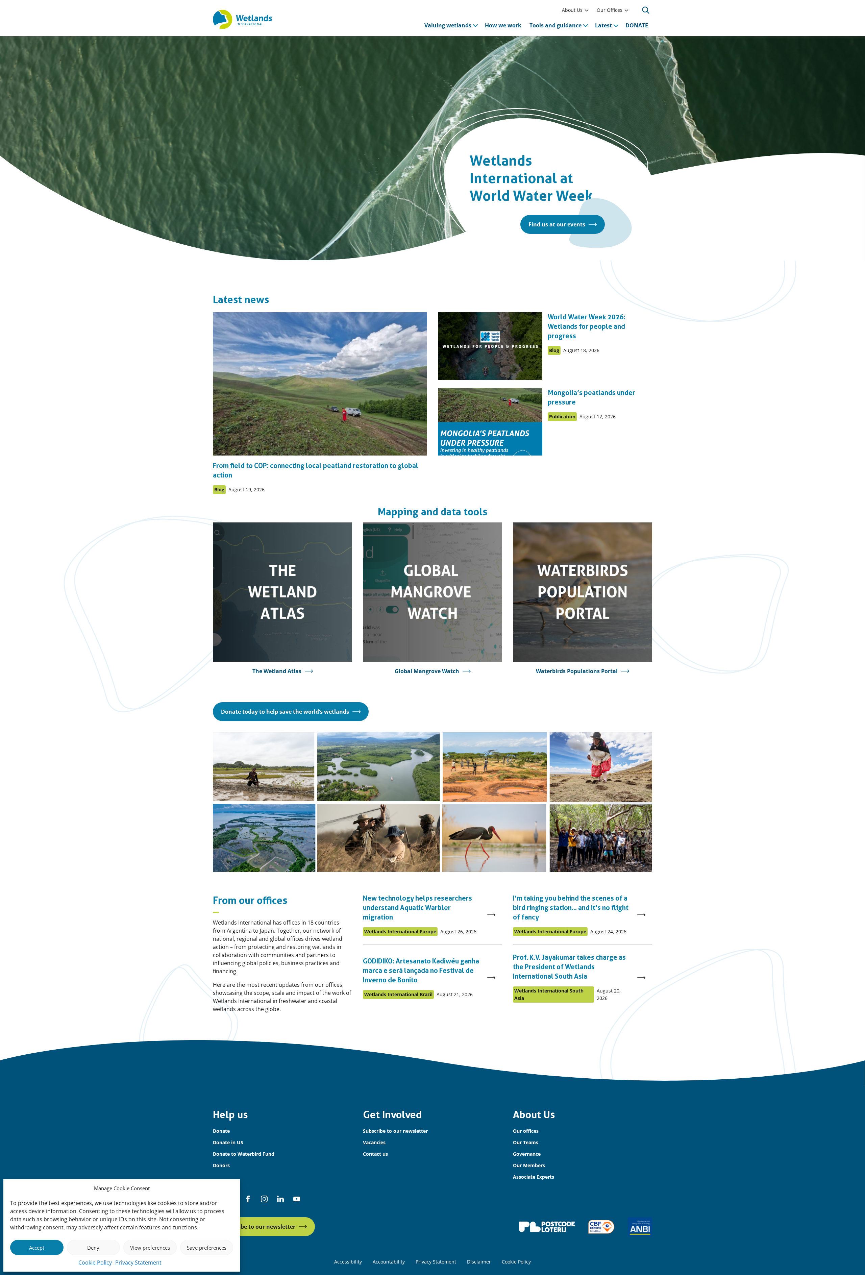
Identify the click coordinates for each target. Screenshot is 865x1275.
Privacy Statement (138, 1262)
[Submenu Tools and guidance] (585, 25)
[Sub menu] (587, 10)
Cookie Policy (95, 1262)
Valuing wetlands (447, 25)
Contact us (375, 1154)
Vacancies (374, 1142)
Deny (93, 1247)
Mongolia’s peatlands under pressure (591, 397)
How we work (503, 25)
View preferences (150, 1247)
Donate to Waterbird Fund (243, 1154)
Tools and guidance (555, 25)
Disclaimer (479, 1261)
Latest (603, 25)
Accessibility (348, 1261)
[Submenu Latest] (616, 25)
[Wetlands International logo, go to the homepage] (242, 19)
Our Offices (609, 10)
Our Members (529, 1165)
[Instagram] (264, 1199)
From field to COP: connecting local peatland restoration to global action (315, 470)
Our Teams (525, 1142)
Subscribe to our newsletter (395, 1131)
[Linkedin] (280, 1199)
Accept (36, 1247)
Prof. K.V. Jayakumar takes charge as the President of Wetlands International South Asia (569, 966)
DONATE (636, 25)
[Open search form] (645, 10)
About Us (572, 10)
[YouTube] (296, 1199)
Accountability (389, 1261)
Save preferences (206, 1247)
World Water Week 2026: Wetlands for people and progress (586, 326)
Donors (221, 1165)
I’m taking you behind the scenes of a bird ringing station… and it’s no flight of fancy (570, 907)
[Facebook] (248, 1199)
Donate (221, 1131)
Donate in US (228, 1142)
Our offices (526, 1131)
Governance (527, 1154)
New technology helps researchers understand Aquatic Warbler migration (417, 907)
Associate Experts (533, 1177)
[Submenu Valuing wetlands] (475, 25)
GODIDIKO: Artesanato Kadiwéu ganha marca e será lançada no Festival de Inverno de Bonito (421, 970)
